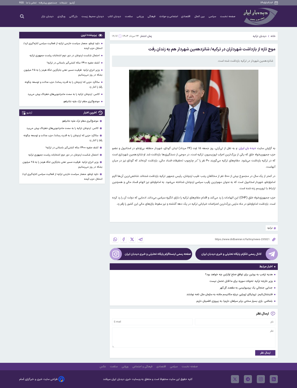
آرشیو (72, 3)
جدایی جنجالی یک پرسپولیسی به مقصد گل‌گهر (246, 288)
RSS (21, 3)
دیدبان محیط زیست (93, 16)
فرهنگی (152, 16)
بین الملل (199, 16)
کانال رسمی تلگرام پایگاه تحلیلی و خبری (231, 254)
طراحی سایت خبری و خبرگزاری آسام (38, 379)
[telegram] (248, 379)
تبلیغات (63, 3)
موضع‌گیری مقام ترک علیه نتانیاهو (81, 101)
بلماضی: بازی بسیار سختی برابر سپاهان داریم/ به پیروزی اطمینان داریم (234, 301)
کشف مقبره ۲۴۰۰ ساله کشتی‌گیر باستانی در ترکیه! (73, 63)
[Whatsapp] (115, 239)
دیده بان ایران (247, 148)
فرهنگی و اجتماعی (142, 366)
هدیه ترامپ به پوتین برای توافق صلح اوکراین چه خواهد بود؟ (239, 274)
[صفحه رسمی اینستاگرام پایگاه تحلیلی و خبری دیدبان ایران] (116, 254)
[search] (22, 16)
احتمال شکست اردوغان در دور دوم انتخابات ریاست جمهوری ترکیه (64, 55)
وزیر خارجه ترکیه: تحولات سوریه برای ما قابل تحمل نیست (241, 281)
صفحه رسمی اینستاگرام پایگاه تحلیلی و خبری (158, 254)
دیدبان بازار (47, 16)
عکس (103, 366)
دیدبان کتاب (115, 16)
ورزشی (140, 16)
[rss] (274, 379)
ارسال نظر (265, 353)
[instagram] (261, 379)
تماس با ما (31, 3)
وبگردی (62, 16)
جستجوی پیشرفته (48, 3)
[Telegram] (141, 239)
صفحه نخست (227, 16)
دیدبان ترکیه (259, 36)
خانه (273, 36)
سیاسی (213, 16)
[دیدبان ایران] (260, 16)
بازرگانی (73, 16)
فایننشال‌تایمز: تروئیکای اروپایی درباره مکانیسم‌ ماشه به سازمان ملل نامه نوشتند (229, 294)
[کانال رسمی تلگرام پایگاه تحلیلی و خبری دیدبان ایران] (272, 254)
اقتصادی (186, 16)
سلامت (129, 16)
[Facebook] (124, 239)
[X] (132, 239)
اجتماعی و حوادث (168, 16)
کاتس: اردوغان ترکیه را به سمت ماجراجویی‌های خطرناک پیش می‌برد (64, 94)
